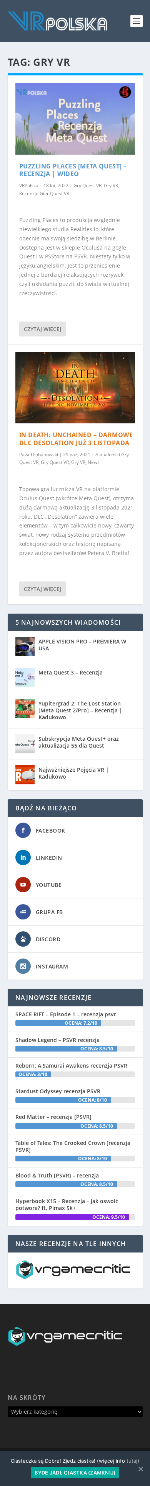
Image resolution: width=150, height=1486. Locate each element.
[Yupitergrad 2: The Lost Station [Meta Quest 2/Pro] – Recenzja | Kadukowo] (25, 708)
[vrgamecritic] (73, 1277)
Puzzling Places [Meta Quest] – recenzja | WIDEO (73, 170)
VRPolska (28, 185)
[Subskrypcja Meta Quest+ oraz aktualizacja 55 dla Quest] (25, 743)
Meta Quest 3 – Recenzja (70, 672)
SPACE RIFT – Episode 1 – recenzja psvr (65, 1014)
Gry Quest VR (87, 185)
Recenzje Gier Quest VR (44, 193)
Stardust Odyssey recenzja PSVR (57, 1091)
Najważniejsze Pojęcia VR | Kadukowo (73, 773)
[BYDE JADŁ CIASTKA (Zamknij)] (140, 1469)
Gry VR (111, 185)
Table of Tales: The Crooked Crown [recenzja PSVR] (72, 1146)
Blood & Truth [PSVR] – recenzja (57, 1175)
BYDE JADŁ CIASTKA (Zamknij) (75, 1473)
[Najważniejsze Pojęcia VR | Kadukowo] (25, 774)
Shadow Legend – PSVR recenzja (57, 1039)
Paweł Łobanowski (38, 454)
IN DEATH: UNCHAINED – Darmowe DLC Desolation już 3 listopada (76, 439)
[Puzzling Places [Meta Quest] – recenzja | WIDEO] (75, 119)
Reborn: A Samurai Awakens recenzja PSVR (71, 1065)
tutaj (132, 1461)
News (94, 462)
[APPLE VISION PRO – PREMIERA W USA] (25, 646)
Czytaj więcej (42, 329)
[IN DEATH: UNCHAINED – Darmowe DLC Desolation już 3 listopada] (75, 388)
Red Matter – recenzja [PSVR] (53, 1116)
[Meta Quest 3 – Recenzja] (25, 677)
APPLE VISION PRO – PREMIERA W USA (82, 645)
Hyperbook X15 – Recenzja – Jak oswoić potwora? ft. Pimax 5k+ (66, 1204)
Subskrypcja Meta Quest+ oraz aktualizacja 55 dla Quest (78, 742)
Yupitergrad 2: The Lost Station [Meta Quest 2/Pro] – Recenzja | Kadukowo (80, 710)
